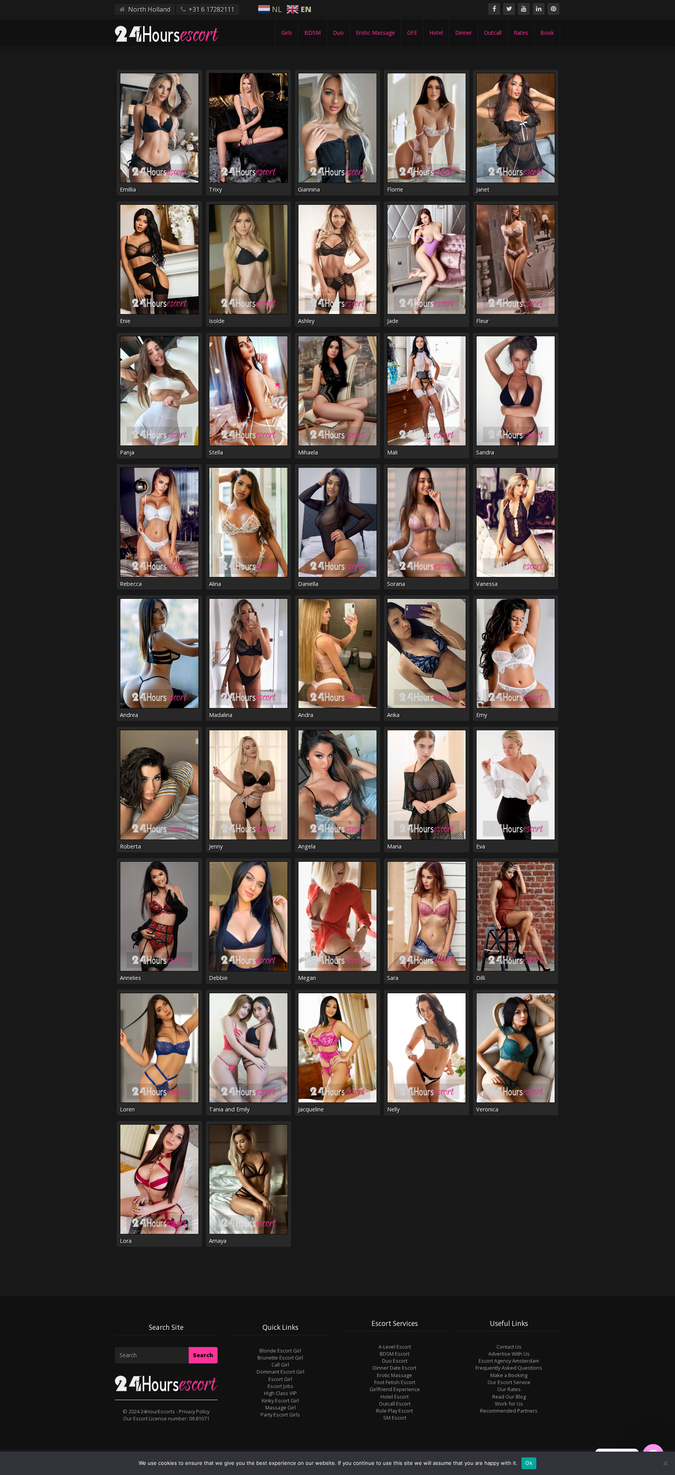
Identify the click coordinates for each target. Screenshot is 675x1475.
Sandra (485, 452)
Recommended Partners (509, 1410)
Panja (127, 452)
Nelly (393, 1109)
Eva (480, 846)
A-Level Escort (395, 1346)
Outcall (493, 32)
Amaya (218, 1240)
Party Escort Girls (280, 1414)
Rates (521, 32)
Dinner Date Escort (394, 1367)
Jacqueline (311, 1109)
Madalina (220, 715)
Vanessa (487, 584)
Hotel (436, 32)
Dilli (480, 978)
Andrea (129, 715)
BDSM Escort (394, 1353)
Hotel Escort (394, 1396)
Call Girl (280, 1364)
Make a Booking (508, 1375)
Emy (481, 715)
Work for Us (509, 1403)
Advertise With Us (509, 1353)
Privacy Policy (194, 1411)
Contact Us (508, 1346)
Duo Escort (394, 1360)
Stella (216, 452)
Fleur (482, 321)
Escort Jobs (280, 1386)
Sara (392, 978)
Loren (127, 1109)
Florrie (395, 189)
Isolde (217, 321)
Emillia (128, 189)
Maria (394, 846)
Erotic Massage (375, 32)
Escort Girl (280, 1379)
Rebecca (131, 584)
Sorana (396, 584)
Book (547, 32)
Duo (338, 32)
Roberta (130, 846)
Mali (392, 452)
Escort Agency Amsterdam (509, 1360)
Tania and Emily (229, 1109)
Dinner (463, 32)
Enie (125, 321)
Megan (307, 978)
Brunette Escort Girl (280, 1357)
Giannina (309, 189)
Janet (482, 189)
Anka (393, 715)
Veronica (487, 1109)
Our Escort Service (509, 1382)
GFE (412, 32)
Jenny (216, 846)
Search (203, 1355)
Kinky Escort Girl (280, 1400)
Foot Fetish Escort (394, 1382)
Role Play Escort (394, 1410)
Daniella (308, 584)
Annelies (130, 978)
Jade (392, 321)
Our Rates (509, 1389)
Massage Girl (280, 1407)
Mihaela (308, 452)
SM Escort (394, 1417)
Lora (126, 1240)
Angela (307, 846)
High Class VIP (280, 1393)
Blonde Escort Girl (280, 1350)
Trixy (215, 189)
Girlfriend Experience (395, 1389)
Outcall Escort (395, 1403)
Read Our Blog (509, 1396)
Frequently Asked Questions (508, 1367)
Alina (215, 584)
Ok (528, 1463)
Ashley (306, 321)
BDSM (312, 32)
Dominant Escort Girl (280, 1371)
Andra (305, 715)
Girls (286, 32)
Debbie (218, 978)
